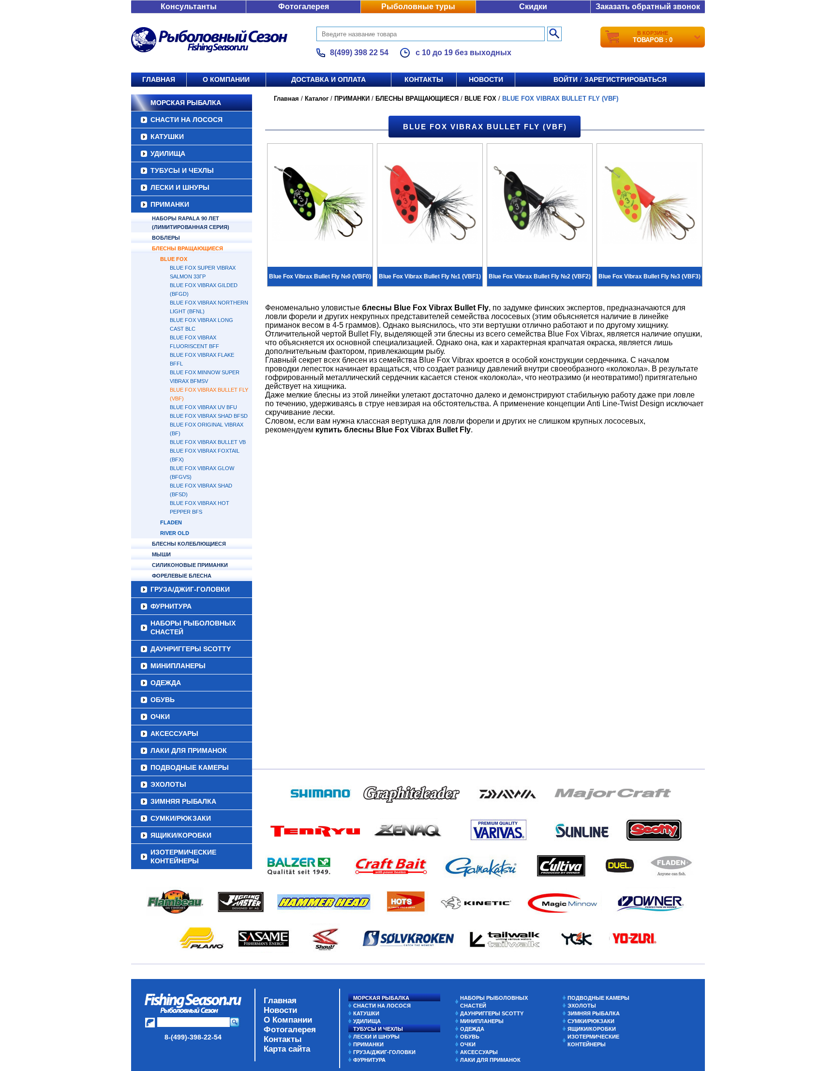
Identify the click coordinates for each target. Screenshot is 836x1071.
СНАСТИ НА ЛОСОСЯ (186, 119)
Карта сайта (287, 1049)
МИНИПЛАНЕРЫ (178, 666)
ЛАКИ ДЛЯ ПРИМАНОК (188, 750)
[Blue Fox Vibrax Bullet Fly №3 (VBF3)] (649, 204)
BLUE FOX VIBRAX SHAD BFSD (209, 416)
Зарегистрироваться (625, 79)
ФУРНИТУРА (171, 606)
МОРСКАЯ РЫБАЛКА (185, 103)
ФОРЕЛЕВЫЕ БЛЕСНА (181, 576)
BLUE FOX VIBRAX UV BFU (203, 407)
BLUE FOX (173, 259)
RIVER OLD (174, 533)
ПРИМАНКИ (169, 204)
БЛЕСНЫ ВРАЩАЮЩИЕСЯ (187, 248)
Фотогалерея (303, 6)
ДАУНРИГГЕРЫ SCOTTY (190, 649)
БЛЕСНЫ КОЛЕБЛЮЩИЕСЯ (189, 544)
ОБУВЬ (162, 700)
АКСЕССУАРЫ (174, 733)
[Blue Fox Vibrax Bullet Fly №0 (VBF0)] (320, 204)
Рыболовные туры (418, 6)
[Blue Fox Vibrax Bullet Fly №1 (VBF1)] (429, 204)
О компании (226, 79)
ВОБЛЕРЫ (166, 238)
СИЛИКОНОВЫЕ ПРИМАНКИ (190, 565)
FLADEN (171, 522)
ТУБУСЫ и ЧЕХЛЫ (182, 170)
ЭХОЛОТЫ (168, 784)
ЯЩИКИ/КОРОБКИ (180, 835)
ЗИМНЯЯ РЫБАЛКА (183, 801)
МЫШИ (161, 554)
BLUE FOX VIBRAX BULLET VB (208, 442)
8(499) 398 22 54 (359, 52)
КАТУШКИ (167, 136)
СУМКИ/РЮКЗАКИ (180, 818)
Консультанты (189, 6)
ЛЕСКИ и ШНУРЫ (179, 187)
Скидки (533, 6)
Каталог (316, 98)
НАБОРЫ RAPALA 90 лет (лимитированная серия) (190, 222)
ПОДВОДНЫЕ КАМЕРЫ (189, 767)
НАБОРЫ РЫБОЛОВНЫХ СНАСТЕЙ (193, 627)
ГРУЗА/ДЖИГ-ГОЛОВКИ (190, 589)
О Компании (288, 1020)
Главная (158, 79)
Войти (565, 79)
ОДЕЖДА (165, 683)
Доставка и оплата (328, 79)
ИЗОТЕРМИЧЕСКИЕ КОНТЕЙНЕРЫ (183, 856)
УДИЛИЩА (167, 153)
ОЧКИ (160, 716)
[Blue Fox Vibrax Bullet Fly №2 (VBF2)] (539, 204)
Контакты (423, 79)
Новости (486, 79)
